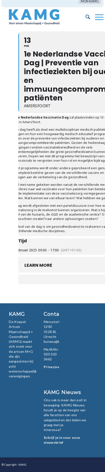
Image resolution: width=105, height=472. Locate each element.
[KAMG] (42, 17)
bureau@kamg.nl (57, 341)
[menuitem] (90, 1)
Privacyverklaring (58, 367)
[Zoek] (85, 17)
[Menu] (97, 17)
